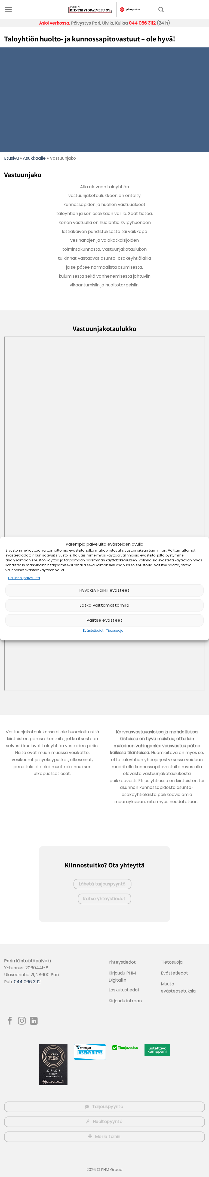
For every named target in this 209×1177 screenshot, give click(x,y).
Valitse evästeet (104, 620)
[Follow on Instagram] (22, 1021)
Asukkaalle (34, 158)
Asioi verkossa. (54, 23)
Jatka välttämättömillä (104, 605)
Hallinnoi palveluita (24, 577)
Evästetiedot (93, 630)
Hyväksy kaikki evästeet (104, 590)
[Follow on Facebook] (10, 1021)
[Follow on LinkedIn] (34, 1021)
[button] (8, 9)
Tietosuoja (115, 630)
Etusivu (11, 158)
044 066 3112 (142, 23)
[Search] (161, 9)
